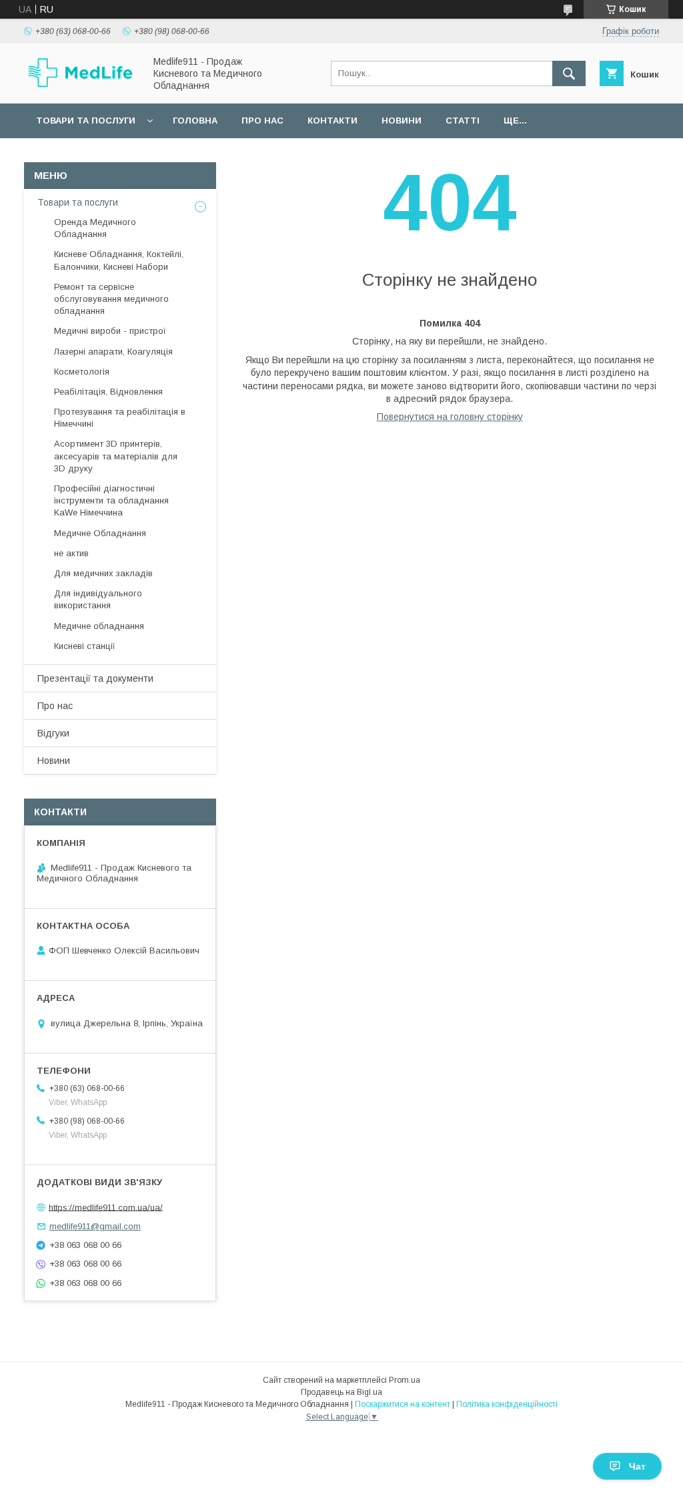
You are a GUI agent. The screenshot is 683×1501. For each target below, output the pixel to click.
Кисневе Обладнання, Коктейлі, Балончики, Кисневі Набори (118, 260)
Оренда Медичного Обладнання (95, 228)
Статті (463, 121)
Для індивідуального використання (98, 599)
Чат (637, 1466)
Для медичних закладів (103, 573)
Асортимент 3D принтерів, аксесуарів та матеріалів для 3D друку (115, 456)
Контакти (332, 121)
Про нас (262, 121)
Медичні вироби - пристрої (110, 331)
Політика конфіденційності (507, 1404)
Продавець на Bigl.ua (341, 1392)
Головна (195, 121)
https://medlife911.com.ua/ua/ (106, 1207)
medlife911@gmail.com (95, 1226)
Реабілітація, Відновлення (108, 392)
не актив (71, 553)
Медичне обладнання (99, 626)
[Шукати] (569, 73)
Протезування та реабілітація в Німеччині (119, 418)
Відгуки (53, 733)
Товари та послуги (85, 121)
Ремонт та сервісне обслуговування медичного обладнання (111, 299)
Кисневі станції (84, 646)
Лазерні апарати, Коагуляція (113, 352)
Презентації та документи (95, 678)
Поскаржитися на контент (402, 1404)
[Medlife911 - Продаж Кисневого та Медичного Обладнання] (80, 85)
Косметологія (81, 372)
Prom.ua (404, 1380)
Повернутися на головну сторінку (450, 416)
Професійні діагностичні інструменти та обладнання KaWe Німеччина (111, 500)
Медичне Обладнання (100, 533)
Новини (402, 121)
